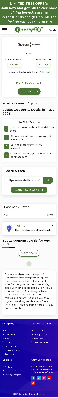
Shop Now (28, 91)
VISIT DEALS (29, 253)
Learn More (45, 22)
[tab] (29, 228)
